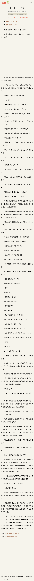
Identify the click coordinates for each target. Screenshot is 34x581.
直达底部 (25, 17)
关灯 (9, 17)
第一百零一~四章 (11, 25)
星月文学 (9, 2)
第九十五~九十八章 (12, 22)
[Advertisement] (17, 57)
